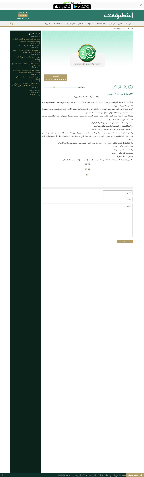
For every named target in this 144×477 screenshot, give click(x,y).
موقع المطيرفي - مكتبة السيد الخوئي (87, 96)
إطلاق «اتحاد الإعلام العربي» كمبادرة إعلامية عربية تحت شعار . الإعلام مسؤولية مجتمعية (26, 71)
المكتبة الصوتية (58, 23)
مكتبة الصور (82, 23)
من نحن (112, 23)
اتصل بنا (47, 23)
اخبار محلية (117, 28)
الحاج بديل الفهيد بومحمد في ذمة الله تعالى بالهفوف (28, 78)
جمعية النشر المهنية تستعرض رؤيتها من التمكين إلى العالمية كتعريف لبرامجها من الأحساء (26, 40)
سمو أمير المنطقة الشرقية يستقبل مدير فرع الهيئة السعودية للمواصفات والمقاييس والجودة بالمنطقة (26, 84)
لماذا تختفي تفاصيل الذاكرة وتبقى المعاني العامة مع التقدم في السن (26, 65)
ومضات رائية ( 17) (35, 95)
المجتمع (91, 23)
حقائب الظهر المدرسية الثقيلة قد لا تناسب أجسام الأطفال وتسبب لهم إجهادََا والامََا (26, 51)
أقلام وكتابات (102, 23)
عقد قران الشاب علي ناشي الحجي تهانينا (29, 46)
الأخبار (124, 28)
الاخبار (120, 23)
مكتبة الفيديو (71, 23)
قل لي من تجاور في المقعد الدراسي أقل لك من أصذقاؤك (27, 58)
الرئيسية (128, 23)
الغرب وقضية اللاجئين (34, 90)
